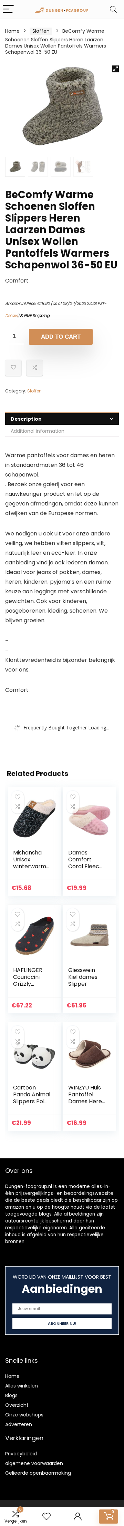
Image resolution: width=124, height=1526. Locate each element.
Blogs (11, 1395)
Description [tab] (26, 419)
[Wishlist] (46, 1516)
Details (11, 315)
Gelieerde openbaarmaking (38, 1472)
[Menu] (8, 9)
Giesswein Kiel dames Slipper (82, 977)
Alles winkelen (21, 1385)
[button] (115, 68)
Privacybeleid (21, 1453)
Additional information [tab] (37, 431)
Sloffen (41, 31)
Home (12, 31)
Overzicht (17, 1405)
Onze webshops (24, 1414)
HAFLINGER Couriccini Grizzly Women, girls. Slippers (31, 984)
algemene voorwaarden (34, 1463)
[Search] (113, 9)
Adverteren (18, 1424)
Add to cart (61, 337)
